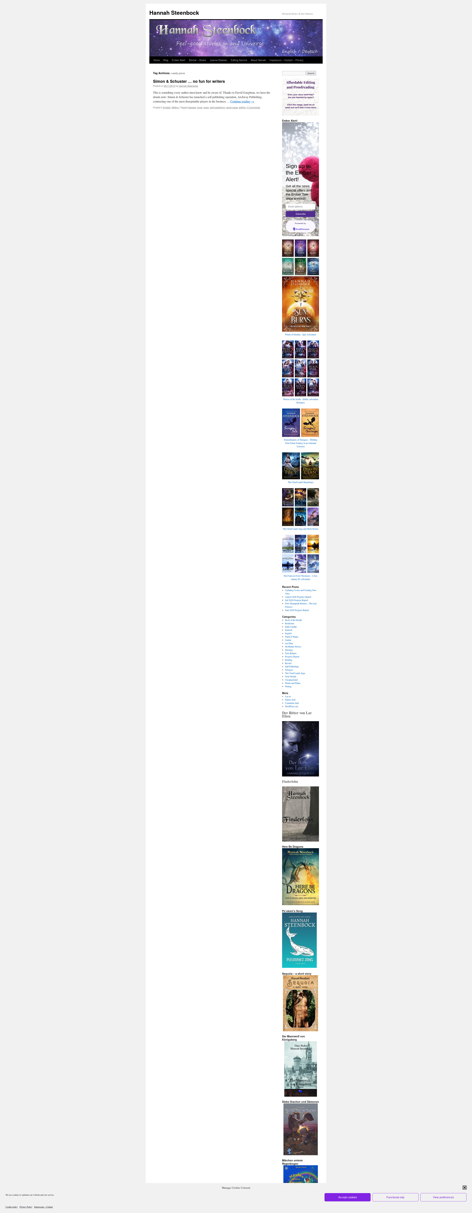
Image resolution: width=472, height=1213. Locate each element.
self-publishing (217, 107)
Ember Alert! (178, 60)
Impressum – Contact (43, 1206)
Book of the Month (293, 619)
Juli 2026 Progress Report (296, 600)
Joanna (288, 639)
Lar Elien (289, 643)
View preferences (443, 1197)
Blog (165, 60)
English (167, 107)
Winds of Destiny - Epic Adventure (300, 334)
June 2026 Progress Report (297, 610)
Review (288, 663)
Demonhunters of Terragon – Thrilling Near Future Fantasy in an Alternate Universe (300, 443)
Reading (288, 659)
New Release (290, 653)
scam (206, 107)
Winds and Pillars (293, 683)
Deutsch (288, 629)
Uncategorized (291, 679)
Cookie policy (12, 1206)
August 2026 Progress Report (298, 596)
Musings (289, 649)
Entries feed (290, 699)
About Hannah (258, 60)
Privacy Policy (26, 1206)
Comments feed (292, 702)
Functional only (395, 1197)
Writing (175, 107)
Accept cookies (347, 1197)
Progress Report (292, 656)
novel (199, 107)
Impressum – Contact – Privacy (286, 60)
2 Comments (253, 107)
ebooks (192, 107)
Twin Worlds (290, 676)
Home (156, 60)
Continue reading (242, 101)
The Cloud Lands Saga (295, 673)
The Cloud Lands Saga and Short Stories (300, 528)
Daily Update (291, 626)
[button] (464, 1187)
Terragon (289, 669)
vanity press (232, 107)
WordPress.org (291, 706)
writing (242, 107)
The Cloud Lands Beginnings (300, 482)
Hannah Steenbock (174, 12)
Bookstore (289, 623)
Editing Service (239, 60)
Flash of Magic (291, 636)
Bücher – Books (197, 60)
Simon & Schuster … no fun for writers (189, 81)
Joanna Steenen (218, 60)
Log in (288, 696)
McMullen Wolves (293, 646)
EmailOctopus (302, 229)
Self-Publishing (292, 666)
